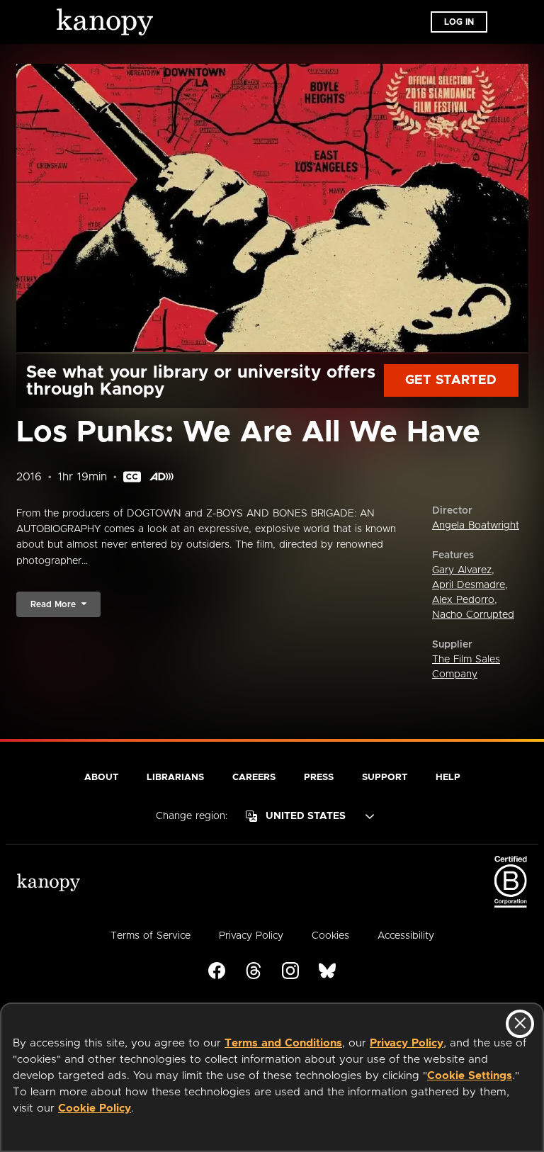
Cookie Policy (94, 1108)
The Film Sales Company (466, 667)
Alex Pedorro (463, 600)
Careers (254, 777)
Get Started (451, 380)
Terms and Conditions (283, 1043)
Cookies (330, 936)
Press (319, 777)
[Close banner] (520, 1023)
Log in (459, 22)
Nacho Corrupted (473, 615)
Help (448, 777)
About (101, 777)
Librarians (175, 777)
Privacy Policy (406, 1043)
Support (384, 777)
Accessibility (406, 936)
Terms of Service (150, 936)
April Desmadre (468, 585)
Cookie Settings (469, 1076)
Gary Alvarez (462, 570)
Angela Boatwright (475, 526)
